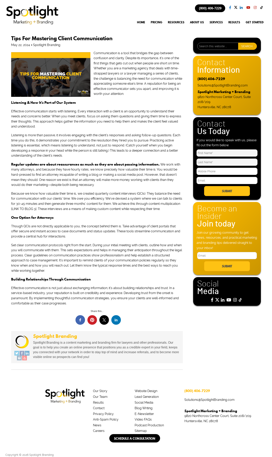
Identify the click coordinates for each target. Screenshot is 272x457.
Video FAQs (143, 419)
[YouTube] (24, 358)
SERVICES (216, 22)
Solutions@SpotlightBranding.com (223, 85)
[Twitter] (16, 353)
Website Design (146, 391)
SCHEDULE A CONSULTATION (134, 438)
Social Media (144, 402)
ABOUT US (197, 22)
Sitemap (141, 431)
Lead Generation (147, 397)
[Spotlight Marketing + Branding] (32, 23)
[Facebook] (22, 353)
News (97, 425)
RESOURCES (176, 22)
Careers (99, 431)
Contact (99, 408)
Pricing (156, 22)
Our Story (100, 391)
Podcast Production (149, 425)
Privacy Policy (103, 414)
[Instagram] (19, 358)
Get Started (255, 22)
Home (141, 22)
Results (98, 402)
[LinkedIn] (27, 353)
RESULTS (234, 22)
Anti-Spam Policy (105, 419)
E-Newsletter (144, 414)
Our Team (100, 397)
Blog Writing (144, 408)
